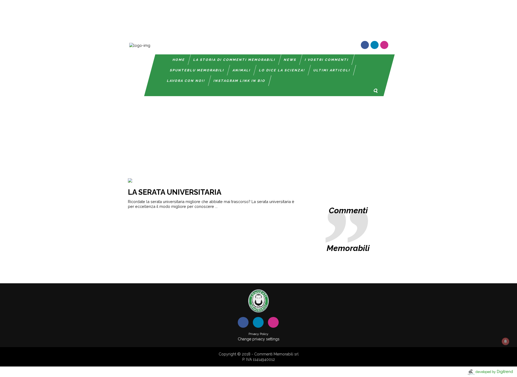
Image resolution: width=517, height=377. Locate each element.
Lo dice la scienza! (282, 70)
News (290, 60)
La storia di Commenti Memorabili (234, 60)
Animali (241, 70)
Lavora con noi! (186, 81)
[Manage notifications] (505, 341)
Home (179, 60)
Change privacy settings (259, 339)
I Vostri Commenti (326, 60)
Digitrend (494, 371)
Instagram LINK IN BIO (239, 81)
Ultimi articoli (332, 70)
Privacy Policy (258, 334)
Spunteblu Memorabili (197, 70)
